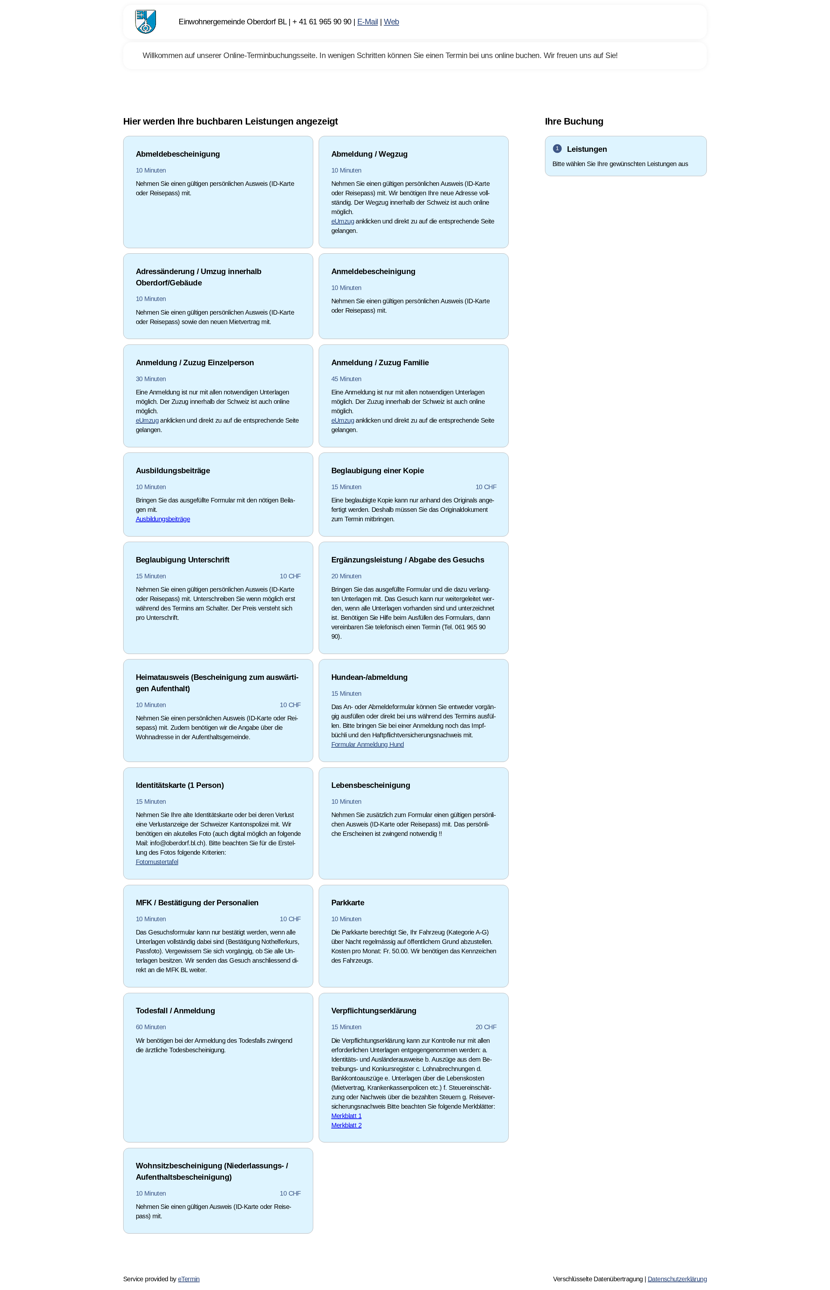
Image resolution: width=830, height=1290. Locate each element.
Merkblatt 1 (346, 1115)
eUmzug (342, 221)
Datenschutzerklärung (677, 1279)
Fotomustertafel (157, 861)
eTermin (189, 1279)
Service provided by (161, 1279)
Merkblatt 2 (346, 1125)
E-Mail (367, 21)
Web (391, 21)
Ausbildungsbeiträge (163, 519)
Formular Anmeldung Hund (367, 744)
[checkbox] (218, 192)
